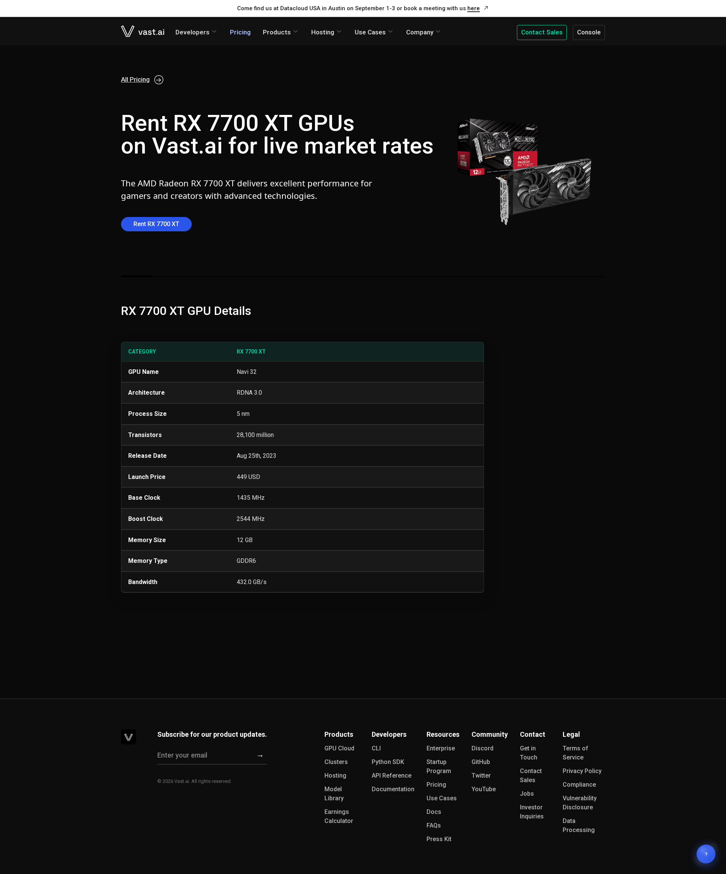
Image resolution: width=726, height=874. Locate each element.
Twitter (481, 775)
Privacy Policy (582, 771)
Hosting (322, 32)
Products (277, 32)
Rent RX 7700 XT (156, 224)
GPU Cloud (339, 748)
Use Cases (370, 32)
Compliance (579, 784)
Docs (434, 811)
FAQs (434, 825)
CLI (376, 748)
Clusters (336, 762)
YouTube (484, 789)
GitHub (481, 762)
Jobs (527, 793)
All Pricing (135, 79)
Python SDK (388, 762)
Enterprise (441, 748)
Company (419, 32)
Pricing (240, 32)
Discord (482, 748)
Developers (192, 32)
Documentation (393, 789)
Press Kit (439, 839)
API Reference (391, 775)
